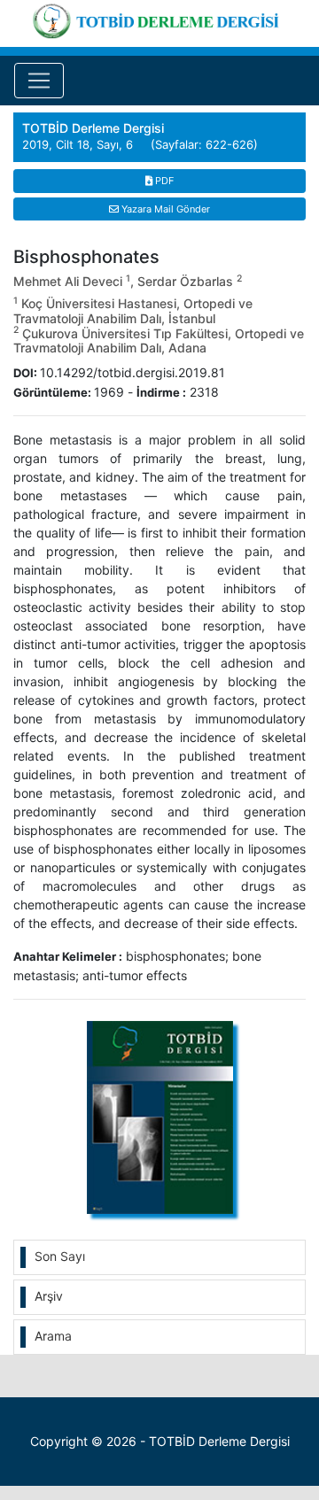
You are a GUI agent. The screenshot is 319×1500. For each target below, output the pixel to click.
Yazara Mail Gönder (164, 209)
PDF (163, 180)
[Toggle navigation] (39, 80)
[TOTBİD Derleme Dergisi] (159, 18)
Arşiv (49, 1295)
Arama (53, 1335)
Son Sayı (60, 1256)
